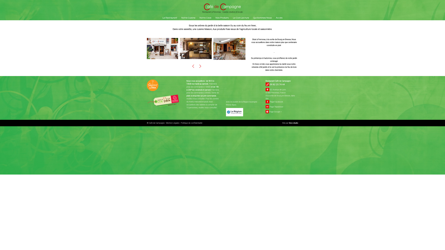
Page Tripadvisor (276, 107)
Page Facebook (276, 102)
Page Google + (275, 112)
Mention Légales (172, 123)
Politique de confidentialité (191, 123)
